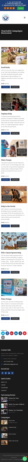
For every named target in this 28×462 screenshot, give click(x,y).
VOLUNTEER (4, 387)
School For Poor (14, 398)
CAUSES (3, 385)
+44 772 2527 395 (8, 361)
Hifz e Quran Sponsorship (11, 253)
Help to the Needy (8, 206)
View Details (5, 86)
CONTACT (4, 390)
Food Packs (5, 67)
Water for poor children (16, 404)
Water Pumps (6, 160)
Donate (20, 8)
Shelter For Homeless (16, 410)
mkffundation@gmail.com (10, 364)
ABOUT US (4, 382)
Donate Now (15, 86)
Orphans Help (6, 114)
